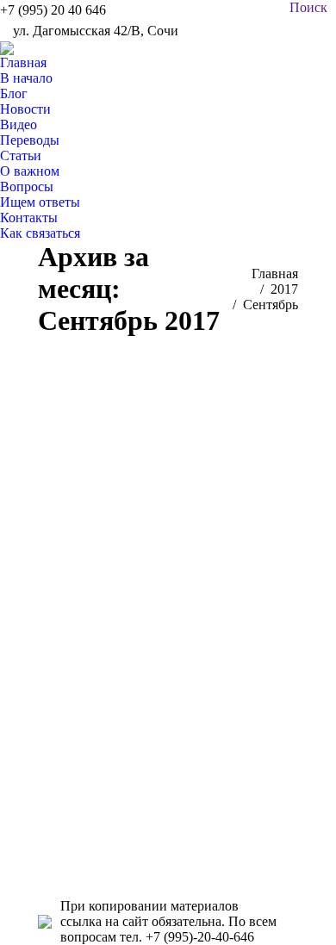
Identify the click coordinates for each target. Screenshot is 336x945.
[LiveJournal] (168, 670)
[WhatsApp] (168, 722)
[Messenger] (168, 748)
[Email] (168, 799)
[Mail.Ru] (168, 644)
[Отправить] (168, 825)
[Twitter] (168, 696)
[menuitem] (26, 70)
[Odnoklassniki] (168, 618)
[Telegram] (168, 773)
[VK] (168, 593)
